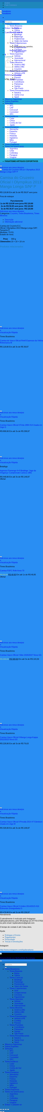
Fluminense (19, 39)
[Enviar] (6, 24)
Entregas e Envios (12, 935)
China (12, 121)
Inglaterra (14, 138)
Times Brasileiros (12, 24)
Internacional (19, 60)
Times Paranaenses (18, 71)
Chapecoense (20, 47)
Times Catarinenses (18, 988)
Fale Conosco (11, 5)
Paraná (17, 78)
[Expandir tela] (3, 1109)
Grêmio (17, 56)
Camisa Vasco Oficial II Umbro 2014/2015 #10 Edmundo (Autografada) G (19, 907)
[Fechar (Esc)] (8, 1109)
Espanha (13, 131)
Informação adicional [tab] (13, 222)
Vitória (17, 30)
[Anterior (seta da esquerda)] (1, 1111)
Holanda (13, 136)
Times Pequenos (12, 144)
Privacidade (10, 939)
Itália (12, 140)
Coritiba (17, 75)
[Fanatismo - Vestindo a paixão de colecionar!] (5, 12)
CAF (11, 108)
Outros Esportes (11, 101)
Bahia (16, 28)
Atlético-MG (19, 67)
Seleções (9, 103)
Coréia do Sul (15, 123)
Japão (12, 125)
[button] (5, 55)
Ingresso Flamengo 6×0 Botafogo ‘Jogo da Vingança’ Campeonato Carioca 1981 (18, 472)
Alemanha (14, 129)
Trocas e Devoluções (14, 942)
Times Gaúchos (16, 54)
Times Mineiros (16, 62)
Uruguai (13, 157)
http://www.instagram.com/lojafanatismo (16, 950)
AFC (11, 106)
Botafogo (18, 34)
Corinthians (19, 82)
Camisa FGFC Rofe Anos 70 (12, 571)
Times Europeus (12, 127)
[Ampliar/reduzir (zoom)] (1, 1109)
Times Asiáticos (11, 116)
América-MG (19, 65)
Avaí (16, 45)
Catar (12, 118)
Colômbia (14, 153)
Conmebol (14, 112)
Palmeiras (18, 84)
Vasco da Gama (21, 41)
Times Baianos (16, 26)
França (13, 134)
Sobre (7, 3)
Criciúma (18, 50)
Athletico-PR (19, 73)
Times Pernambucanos (19, 90)
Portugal (13, 142)
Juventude (18, 58)
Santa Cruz (19, 95)
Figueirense (19, 52)
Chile (12, 151)
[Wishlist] (1, 326)
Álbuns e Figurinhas (13, 99)
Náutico (17, 93)
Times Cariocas (16, 32)
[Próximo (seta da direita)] (3, 1111)
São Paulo (18, 88)
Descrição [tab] (9, 220)
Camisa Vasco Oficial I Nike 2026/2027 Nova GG (20, 655)
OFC (12, 114)
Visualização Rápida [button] (9, 332)
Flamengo (18, 37)
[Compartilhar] (6, 1109)
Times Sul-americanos (14, 146)
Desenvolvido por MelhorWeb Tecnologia (17, 958)
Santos (17, 86)
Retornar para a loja (13, 75)
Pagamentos (10, 937)
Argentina (14, 149)
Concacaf (14, 110)
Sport (16, 97)
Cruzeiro (18, 69)
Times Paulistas (16, 80)
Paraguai (13, 155)
